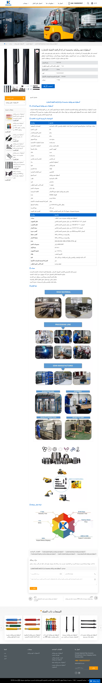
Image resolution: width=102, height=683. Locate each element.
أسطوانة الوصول (29, 43)
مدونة (5, 656)
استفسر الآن (49, 86)
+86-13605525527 (77, 3)
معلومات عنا (49, 3)
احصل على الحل (37, 3)
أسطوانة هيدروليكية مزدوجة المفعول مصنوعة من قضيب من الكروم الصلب (69, 636)
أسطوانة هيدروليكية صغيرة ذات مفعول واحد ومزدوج (88, 636)
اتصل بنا (60, 3)
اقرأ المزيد (15, 120)
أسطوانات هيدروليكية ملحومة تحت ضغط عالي (18, 155)
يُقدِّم (93, 668)
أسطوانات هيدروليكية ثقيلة (58, 662)
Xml (74, 680)
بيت (6, 43)
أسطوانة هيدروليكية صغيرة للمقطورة (58, 666)
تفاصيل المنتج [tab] (33, 97)
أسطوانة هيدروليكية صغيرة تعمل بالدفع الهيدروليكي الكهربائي (13, 636)
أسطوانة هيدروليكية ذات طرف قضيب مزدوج (18, 137)
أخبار (5, 658)
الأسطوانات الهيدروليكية (19, 43)
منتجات (25, 3)
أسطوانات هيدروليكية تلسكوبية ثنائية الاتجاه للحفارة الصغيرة (18, 116)
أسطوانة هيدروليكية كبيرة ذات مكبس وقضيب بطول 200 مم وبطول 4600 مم (51, 636)
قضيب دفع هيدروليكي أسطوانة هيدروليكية (57, 658)
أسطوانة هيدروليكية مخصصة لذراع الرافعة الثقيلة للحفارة (19, 164)
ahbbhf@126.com (79, 663)
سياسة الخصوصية (81, 680)
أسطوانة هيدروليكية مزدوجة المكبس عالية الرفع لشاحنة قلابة (19, 146)
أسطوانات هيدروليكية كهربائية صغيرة (57, 654)
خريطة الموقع (66, 680)
